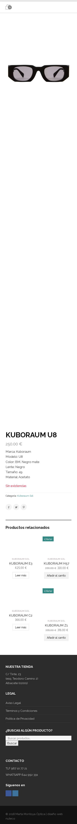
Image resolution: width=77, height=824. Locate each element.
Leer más (20, 575)
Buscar (12, 743)
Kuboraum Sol (25, 495)
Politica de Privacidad (20, 718)
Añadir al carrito (56, 575)
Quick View (21, 552)
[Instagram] (15, 793)
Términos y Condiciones (21, 711)
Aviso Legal (13, 703)
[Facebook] (9, 793)
